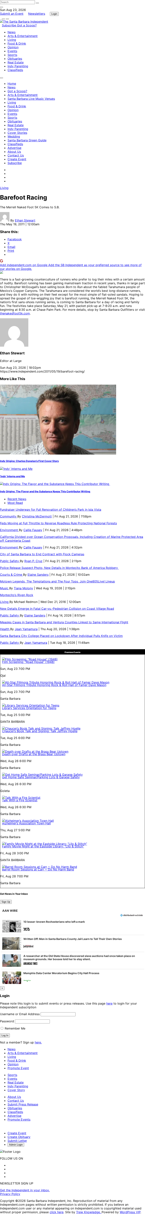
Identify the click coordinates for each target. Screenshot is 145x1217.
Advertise (14, 148)
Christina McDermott (37, 516)
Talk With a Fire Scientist (19, 800)
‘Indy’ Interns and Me (12, 476)
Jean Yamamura (26, 629)
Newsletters (36, 13)
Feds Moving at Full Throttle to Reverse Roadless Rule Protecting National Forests (58, 523)
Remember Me (14, 1028)
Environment (9, 530)
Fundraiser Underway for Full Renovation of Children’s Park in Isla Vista (50, 509)
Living (12, 40)
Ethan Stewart (25, 220)
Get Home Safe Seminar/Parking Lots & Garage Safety (41, 777)
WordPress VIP (130, 1212)
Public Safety (10, 561)
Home (12, 83)
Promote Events (19, 1119)
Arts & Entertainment (23, 36)
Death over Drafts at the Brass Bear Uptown (33, 754)
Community (8, 516)
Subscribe (9, 25)
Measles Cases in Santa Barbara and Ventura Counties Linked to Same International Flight (64, 622)
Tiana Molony (23, 588)
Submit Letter (17, 1141)
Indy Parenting (18, 66)
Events (12, 51)
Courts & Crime (11, 574)
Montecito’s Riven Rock (16, 595)
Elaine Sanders (38, 574)
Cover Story (16, 1090)
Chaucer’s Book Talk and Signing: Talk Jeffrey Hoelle (39, 731)
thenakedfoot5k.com (15, 313)
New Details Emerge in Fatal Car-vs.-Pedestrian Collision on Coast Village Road (57, 608)
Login (54, 13)
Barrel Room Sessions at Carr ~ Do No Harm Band (38, 869)
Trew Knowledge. (89, 1212)
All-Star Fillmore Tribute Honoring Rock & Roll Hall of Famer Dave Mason (54, 685)
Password (7, 1021)
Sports (12, 55)
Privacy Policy (10, 1194)
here (109, 1003)
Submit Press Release (23, 1104)
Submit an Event (11, 13)
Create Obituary (19, 1137)
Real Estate (16, 62)
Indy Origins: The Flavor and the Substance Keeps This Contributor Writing (45, 491)
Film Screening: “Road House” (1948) (28, 662)
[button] (72, 926)
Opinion (13, 47)
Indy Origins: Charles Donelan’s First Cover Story (29, 460)
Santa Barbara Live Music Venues (31, 99)
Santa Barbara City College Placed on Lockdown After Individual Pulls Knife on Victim (61, 636)
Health (5, 629)
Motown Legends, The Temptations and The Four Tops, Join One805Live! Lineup (57, 581)
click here (56, 1212)
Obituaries (15, 58)
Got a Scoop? (27, 25)
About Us (14, 151)
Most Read (15, 503)
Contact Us (16, 155)
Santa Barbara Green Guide (27, 140)
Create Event (17, 159)
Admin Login (16, 1144)
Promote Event (18, 1068)
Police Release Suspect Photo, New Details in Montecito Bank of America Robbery (59, 568)
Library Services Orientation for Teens (29, 708)
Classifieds (15, 70)
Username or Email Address (20, 1014)
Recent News (17, 499)
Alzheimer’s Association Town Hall (26, 823)
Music (4, 588)
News (11, 32)
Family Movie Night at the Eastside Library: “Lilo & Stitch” (43, 846)
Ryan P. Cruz (33, 561)
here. (38, 1042)
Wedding (14, 136)
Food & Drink (17, 43)
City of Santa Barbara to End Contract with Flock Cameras (42, 554)
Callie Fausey (32, 530)
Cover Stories (17, 133)
